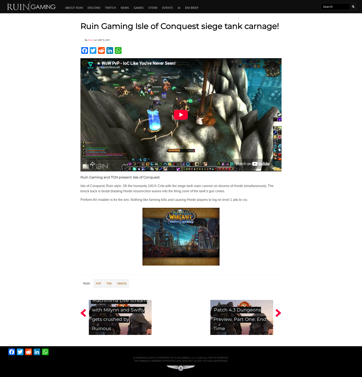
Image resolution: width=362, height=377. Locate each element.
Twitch (110, 8)
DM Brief (191, 8)
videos (122, 283)
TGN (109, 283)
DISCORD (94, 8)
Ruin (90, 40)
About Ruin (74, 8)
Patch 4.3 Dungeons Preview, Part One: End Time (239, 319)
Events (167, 8)
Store (153, 8)
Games (139, 8)
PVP (98, 283)
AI (179, 8)
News (125, 8)
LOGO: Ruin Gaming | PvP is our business (31, 6)
